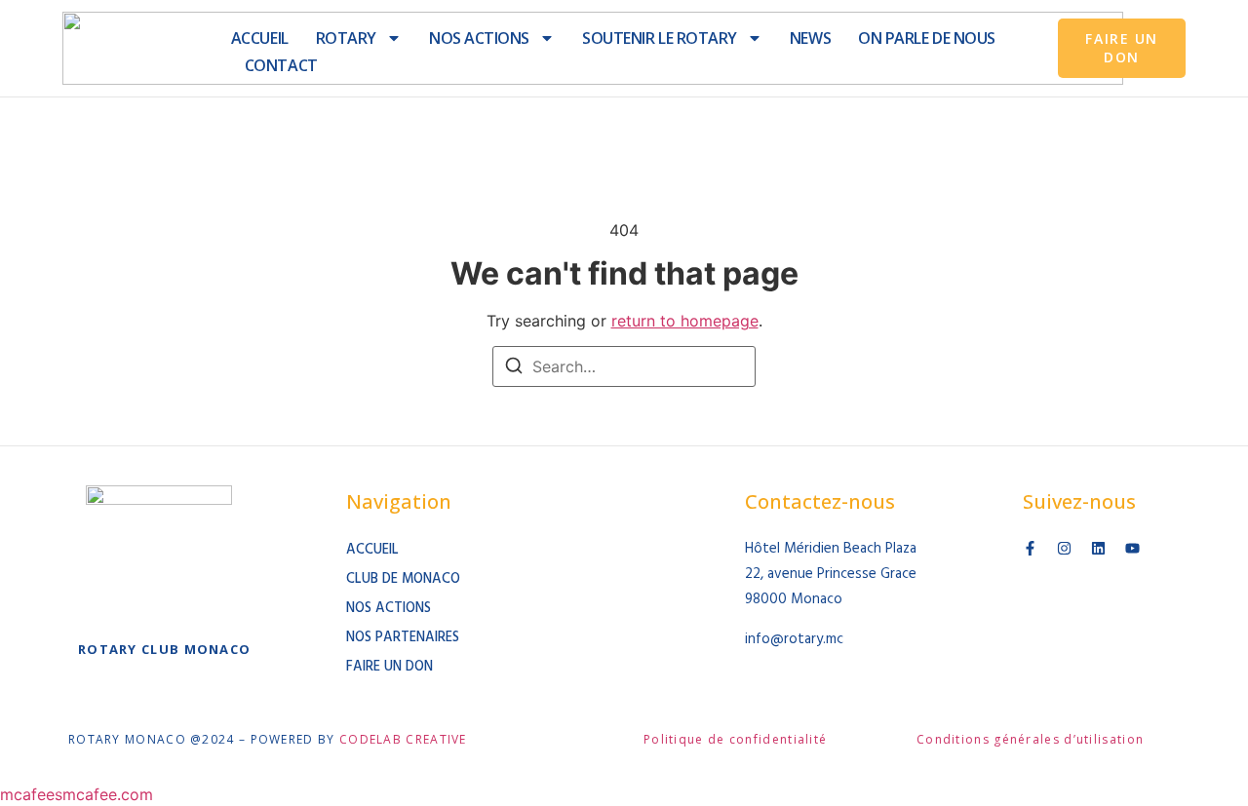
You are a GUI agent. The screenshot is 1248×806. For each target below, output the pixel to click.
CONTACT (281, 66)
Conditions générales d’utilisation (1030, 739)
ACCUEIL (260, 38)
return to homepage (685, 320)
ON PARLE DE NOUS (926, 38)
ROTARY (346, 38)
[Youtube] (1132, 548)
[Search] (513, 368)
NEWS (810, 38)
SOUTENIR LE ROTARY (659, 38)
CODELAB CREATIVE (403, 739)
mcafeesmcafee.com (76, 794)
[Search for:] (624, 366)
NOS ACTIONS (479, 38)
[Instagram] (1064, 548)
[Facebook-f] (1030, 548)
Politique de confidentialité (735, 739)
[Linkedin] (1098, 548)
